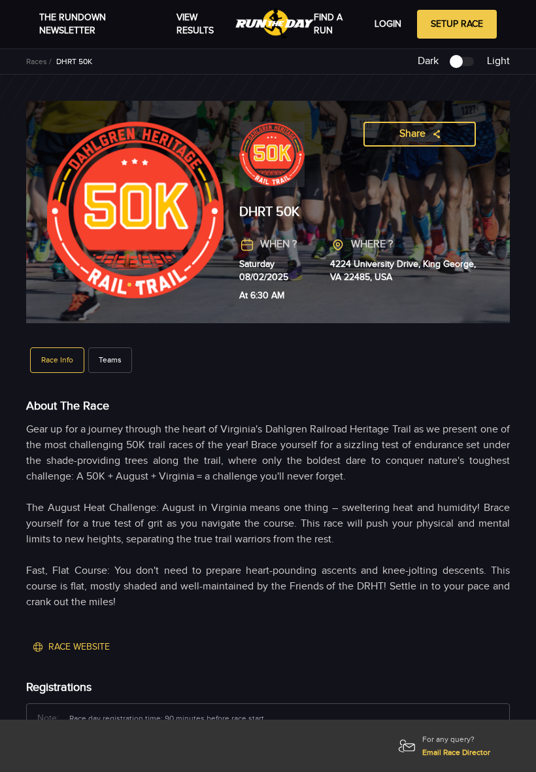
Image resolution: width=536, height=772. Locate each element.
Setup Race (457, 24)
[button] (57, 360)
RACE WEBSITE (79, 647)
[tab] (57, 360)
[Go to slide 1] (129, 285)
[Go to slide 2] (137, 285)
